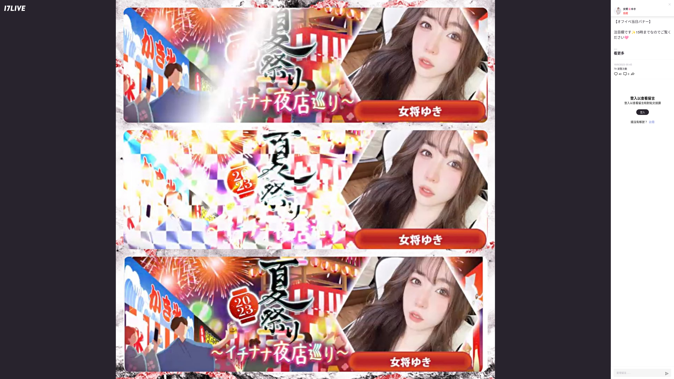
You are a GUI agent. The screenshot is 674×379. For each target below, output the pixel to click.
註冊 (652, 122)
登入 (642, 112)
